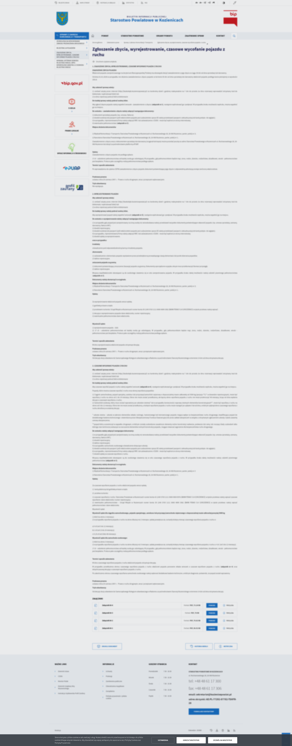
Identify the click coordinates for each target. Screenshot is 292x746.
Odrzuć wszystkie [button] (191, 740)
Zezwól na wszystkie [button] (222, 740)
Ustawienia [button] (163, 740)
